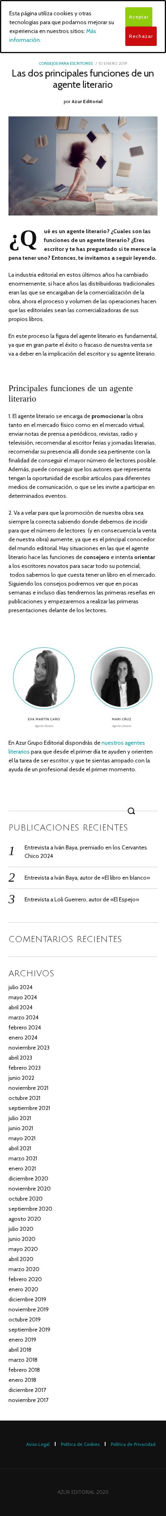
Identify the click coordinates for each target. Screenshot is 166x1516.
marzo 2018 (22, 1359)
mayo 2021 (21, 1138)
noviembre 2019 (28, 1309)
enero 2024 (22, 1037)
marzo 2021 (22, 1158)
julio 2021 (19, 1118)
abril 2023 (20, 1057)
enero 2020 (23, 1289)
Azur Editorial (87, 101)
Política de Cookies (80, 1444)
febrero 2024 (24, 1027)
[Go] (132, 811)
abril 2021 (19, 1148)
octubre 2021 (24, 1098)
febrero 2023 (24, 1067)
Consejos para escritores (66, 63)
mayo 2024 (22, 997)
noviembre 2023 (29, 1047)
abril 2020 (20, 1259)
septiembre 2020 (30, 1208)
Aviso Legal (38, 1444)
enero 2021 (22, 1168)
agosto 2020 (24, 1218)
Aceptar (139, 17)
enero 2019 (22, 1339)
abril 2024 (20, 1007)
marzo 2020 (23, 1269)
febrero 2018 (24, 1369)
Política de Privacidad (133, 1444)
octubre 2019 (24, 1319)
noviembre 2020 (29, 1188)
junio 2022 (21, 1077)
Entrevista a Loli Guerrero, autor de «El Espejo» (82, 899)
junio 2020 (21, 1239)
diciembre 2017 (27, 1390)
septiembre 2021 (29, 1108)
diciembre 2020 (28, 1178)
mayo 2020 (23, 1249)
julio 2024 (20, 987)
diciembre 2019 (27, 1299)
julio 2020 (20, 1228)
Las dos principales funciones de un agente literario (83, 79)
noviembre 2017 (28, 1400)
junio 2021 (20, 1128)
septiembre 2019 (29, 1329)
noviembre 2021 (28, 1087)
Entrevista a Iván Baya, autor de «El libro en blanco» (87, 877)
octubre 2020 (25, 1198)
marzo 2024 (23, 1017)
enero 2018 (22, 1379)
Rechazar (141, 36)
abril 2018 (19, 1349)
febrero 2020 (25, 1279)
